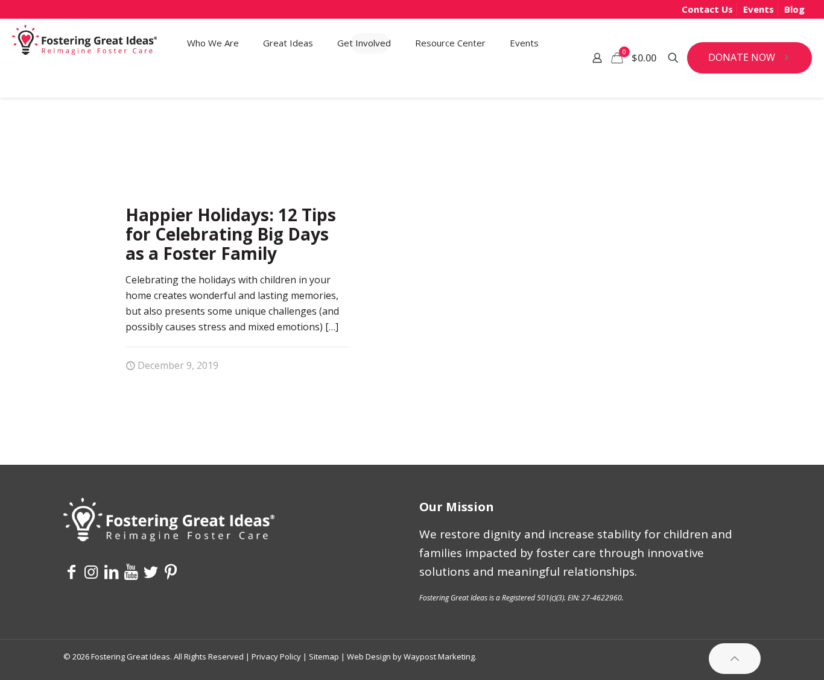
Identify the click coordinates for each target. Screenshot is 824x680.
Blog (794, 9)
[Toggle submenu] (213, 82)
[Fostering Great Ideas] (84, 43)
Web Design (369, 656)
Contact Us (707, 9)
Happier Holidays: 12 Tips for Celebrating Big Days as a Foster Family (230, 234)
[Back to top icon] (735, 658)
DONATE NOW (741, 57)
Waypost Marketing (439, 656)
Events (758, 9)
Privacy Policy (276, 656)
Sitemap (324, 656)
